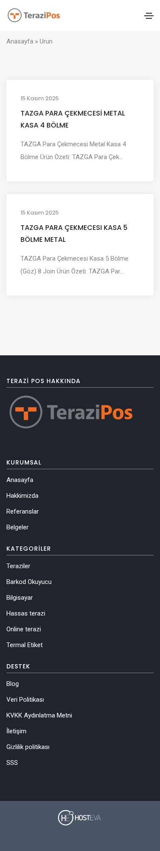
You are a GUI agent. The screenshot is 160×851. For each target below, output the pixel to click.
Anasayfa (19, 41)
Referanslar (22, 511)
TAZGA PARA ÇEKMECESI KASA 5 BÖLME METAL (74, 233)
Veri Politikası (25, 699)
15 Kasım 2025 (39, 98)
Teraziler (18, 566)
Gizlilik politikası (27, 747)
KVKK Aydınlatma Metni (39, 715)
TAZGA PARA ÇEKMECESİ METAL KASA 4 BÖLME (72, 119)
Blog (12, 684)
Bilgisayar (19, 597)
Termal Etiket (24, 645)
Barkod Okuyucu (29, 582)
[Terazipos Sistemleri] (33, 15)
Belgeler (17, 527)
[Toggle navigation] (149, 16)
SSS (12, 763)
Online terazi (23, 629)
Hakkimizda (22, 496)
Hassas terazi (25, 613)
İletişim (16, 731)
